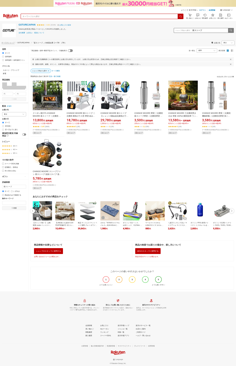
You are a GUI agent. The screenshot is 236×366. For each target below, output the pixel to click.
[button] (226, 10)
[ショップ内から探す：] (231, 30)
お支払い (29, 33)
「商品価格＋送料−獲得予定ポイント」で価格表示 (48, 51)
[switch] (24, 134)
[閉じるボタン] (230, 59)
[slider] (2, 89)
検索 (15, 99)
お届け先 (5, 110)
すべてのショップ (8, 43)
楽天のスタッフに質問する (148, 251)
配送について (39, 33)
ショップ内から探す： (183, 30)
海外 (10, 106)
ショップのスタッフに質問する (48, 251)
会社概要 (22, 33)
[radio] (3, 53)
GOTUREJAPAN (27, 25)
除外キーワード (8, 198)
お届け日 (5, 119)
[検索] (180, 16)
